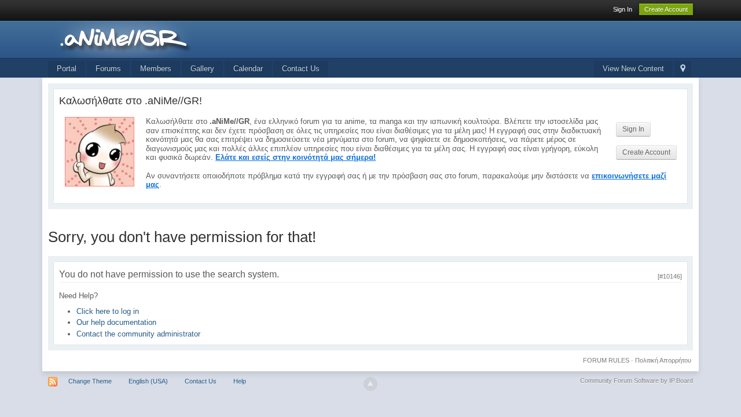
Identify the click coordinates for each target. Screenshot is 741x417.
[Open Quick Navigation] (682, 69)
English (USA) (148, 381)
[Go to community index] (151, 38)
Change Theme (90, 381)
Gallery (202, 68)
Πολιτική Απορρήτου (663, 360)
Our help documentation (116, 322)
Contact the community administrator (138, 334)
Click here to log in (107, 311)
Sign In (622, 9)
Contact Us (301, 68)
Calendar (248, 68)
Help (239, 381)
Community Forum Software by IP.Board (636, 380)
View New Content (633, 68)
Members (155, 68)
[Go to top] (370, 384)
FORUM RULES (606, 360)
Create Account (666, 9)
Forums (108, 68)
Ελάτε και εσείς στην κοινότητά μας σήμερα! (295, 157)
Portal (66, 68)
